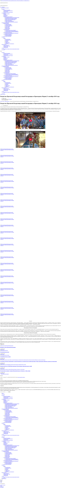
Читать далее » (2, 349)
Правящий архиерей (6, 13)
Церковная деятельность (5, 22)
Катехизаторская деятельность (8, 77)
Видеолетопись (6, 11)
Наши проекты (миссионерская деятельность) (11, 33)
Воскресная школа (6, 23)
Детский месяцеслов (8, 83)
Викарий (5, 14)
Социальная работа (6, 29)
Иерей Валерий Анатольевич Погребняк (11, 18)
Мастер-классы (7, 71)
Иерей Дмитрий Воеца (8, 20)
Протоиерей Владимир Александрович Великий (12, 17)
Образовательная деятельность (9, 43)
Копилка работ (7, 27)
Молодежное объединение (7, 36)
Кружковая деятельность (8, 25)
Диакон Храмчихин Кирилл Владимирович (11, 65)
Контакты (3, 49)
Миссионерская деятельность (8, 32)
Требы (3, 48)
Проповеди (7, 40)
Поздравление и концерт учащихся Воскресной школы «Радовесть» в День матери (15, 370)
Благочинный (6, 15)
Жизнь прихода (4, 44)
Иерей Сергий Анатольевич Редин (10, 19)
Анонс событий (7, 26)
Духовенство (4, 56)
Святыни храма (6, 46)
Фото (4, 37)
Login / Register (4, 478)
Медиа (3, 80)
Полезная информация (8, 35)
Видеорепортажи (7, 39)
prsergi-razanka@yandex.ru (21, 377)
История (3, 9)
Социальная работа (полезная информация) (11, 74)
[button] (4, 7)
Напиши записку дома (7, 89)
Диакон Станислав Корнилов (9, 21)
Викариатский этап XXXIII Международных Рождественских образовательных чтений (16, 366)
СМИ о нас (6, 86)
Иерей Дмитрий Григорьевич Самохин (10, 62)
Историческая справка (7, 53)
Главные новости (2, 94)
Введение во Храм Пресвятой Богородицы (8, 347)
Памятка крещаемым (8, 34)
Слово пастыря (7, 42)
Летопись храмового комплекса (8, 10)
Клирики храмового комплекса (8, 16)
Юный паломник (7, 28)
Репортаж (6, 41)
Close (1, 480)
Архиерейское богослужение (5, 356)
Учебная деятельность (8, 68)
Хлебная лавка (6, 47)
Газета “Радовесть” (6, 45)
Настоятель (5, 59)
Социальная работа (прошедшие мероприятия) (12, 31)
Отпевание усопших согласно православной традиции (11, 92)
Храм (1, 101)
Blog (3, 101)
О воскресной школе (8, 24)
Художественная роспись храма (8, 12)
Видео (4, 38)
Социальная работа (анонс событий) (10, 30)
